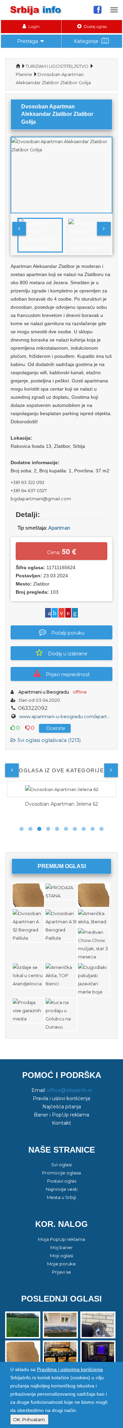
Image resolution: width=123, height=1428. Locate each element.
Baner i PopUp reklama (61, 1115)
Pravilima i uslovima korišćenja (70, 1369)
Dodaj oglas (95, 26)
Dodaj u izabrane (67, 654)
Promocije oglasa (61, 1172)
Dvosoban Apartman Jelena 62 (61, 804)
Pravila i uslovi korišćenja (61, 1098)
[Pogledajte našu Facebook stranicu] (97, 9)
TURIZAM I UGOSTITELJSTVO (57, 66)
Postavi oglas (61, 1181)
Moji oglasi (61, 1255)
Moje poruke (61, 1263)
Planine (24, 74)
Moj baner (61, 1247)
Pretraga (27, 41)
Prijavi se (61, 1272)
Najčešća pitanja (61, 1107)
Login (33, 26)
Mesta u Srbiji (61, 1197)
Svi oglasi (61, 1164)
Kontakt (61, 1123)
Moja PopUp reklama (61, 1239)
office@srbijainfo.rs (69, 1090)
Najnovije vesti (62, 1189)
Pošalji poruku (67, 633)
